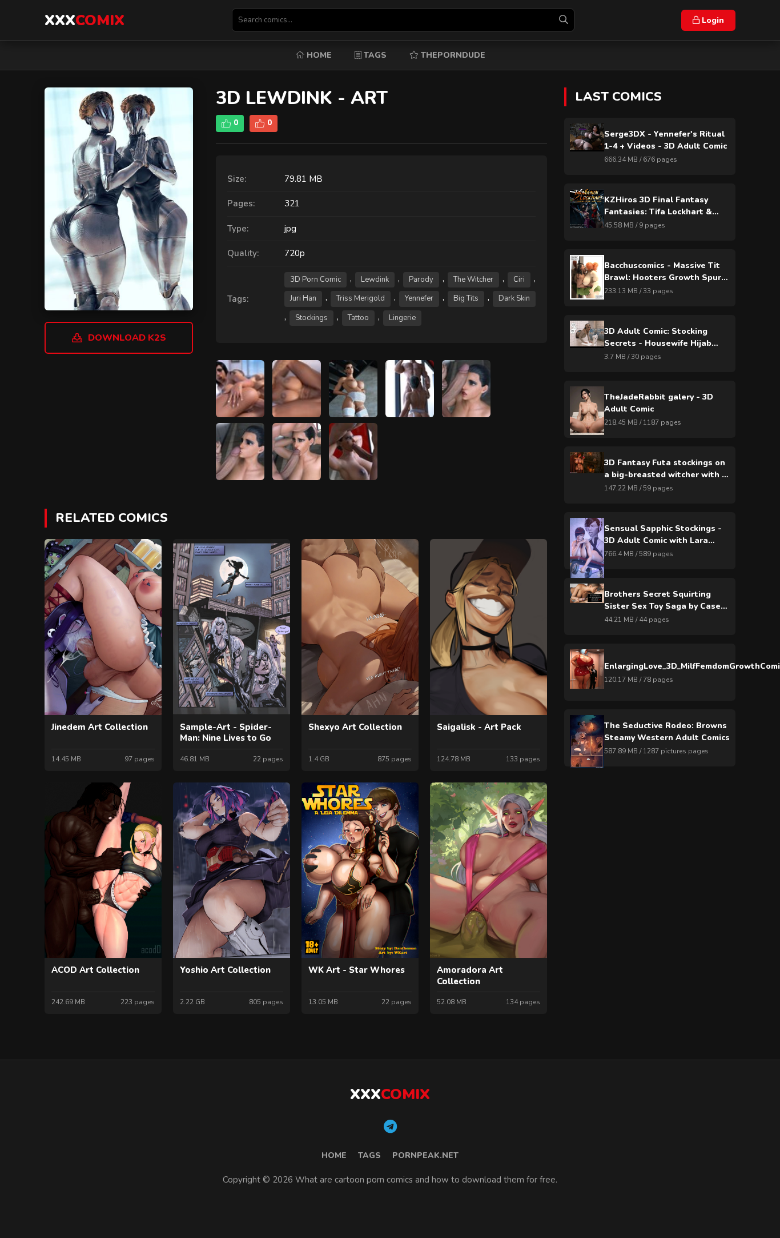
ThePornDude (452, 55)
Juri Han (303, 298)
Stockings (311, 318)
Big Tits (466, 298)
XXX (84, 20)
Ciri (519, 279)
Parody (421, 279)
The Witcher (473, 279)
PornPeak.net (425, 1155)
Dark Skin (514, 298)
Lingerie (402, 318)
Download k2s (127, 338)
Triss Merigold (360, 298)
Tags (374, 55)
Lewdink (375, 279)
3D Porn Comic (315, 279)
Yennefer (419, 298)
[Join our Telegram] (390, 1127)
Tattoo (358, 318)
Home (318, 55)
